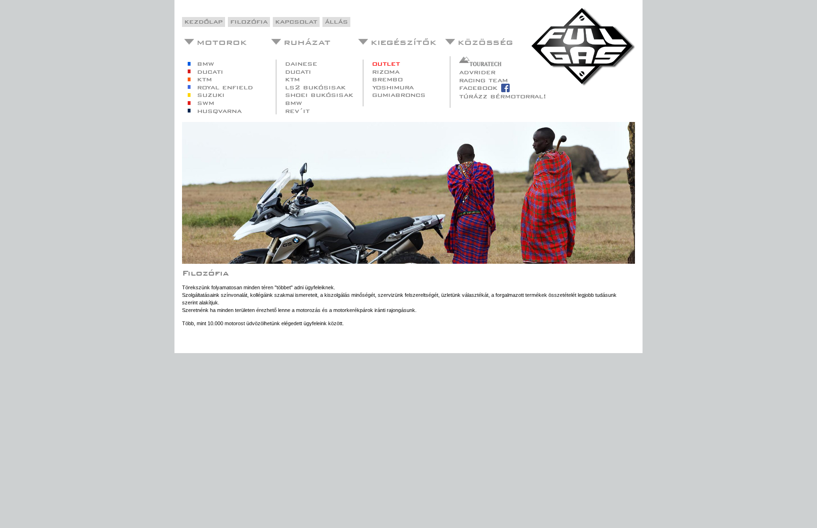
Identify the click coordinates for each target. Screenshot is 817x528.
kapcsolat (296, 21)
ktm (204, 79)
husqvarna (219, 110)
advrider (477, 72)
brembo (387, 79)
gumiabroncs (399, 95)
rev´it (297, 110)
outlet (386, 64)
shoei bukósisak (319, 95)
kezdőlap (203, 21)
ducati (210, 71)
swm (205, 103)
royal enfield (225, 87)
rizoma (386, 71)
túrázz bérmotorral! (502, 96)
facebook (478, 88)
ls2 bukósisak (315, 87)
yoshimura (393, 87)
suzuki (211, 95)
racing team (483, 80)
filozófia (249, 21)
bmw (205, 64)
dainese (301, 64)
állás (336, 21)
